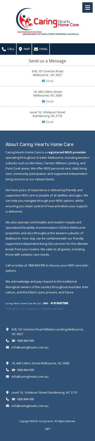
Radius (60, 308)
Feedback (49, 308)
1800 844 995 (25, 341)
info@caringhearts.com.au (30, 347)
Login (47, 428)
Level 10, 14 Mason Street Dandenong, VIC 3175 (44, 392)
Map (26, 49)
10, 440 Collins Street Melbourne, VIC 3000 (40, 363)
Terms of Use (22, 308)
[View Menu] (87, 7)
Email (43, 49)
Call (11, 49)
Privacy (10, 308)
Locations (37, 308)
